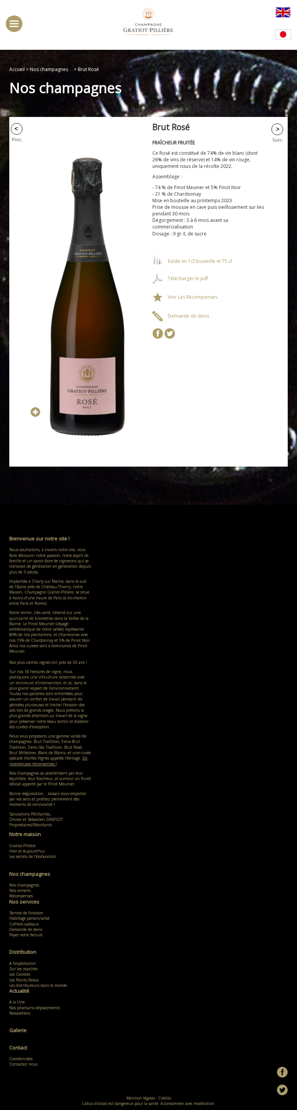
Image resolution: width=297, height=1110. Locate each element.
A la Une (17, 1002)
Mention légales (140, 1098)
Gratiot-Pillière (22, 845)
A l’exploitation (22, 963)
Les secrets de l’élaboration (32, 856)
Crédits (164, 1098)
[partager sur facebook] (157, 333)
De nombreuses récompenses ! (48, 760)
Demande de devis (188, 316)
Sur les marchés (23, 968)
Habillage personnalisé (29, 918)
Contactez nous (23, 1064)
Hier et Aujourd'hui (27, 851)
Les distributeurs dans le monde (38, 985)
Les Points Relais (24, 980)
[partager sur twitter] (169, 333)
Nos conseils (20, 890)
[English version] (283, 12)
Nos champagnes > (53, 69)
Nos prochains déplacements (34, 1007)
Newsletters (19, 1013)
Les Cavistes (19, 974)
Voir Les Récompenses (192, 297)
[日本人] (283, 34)
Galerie (18, 1030)
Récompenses (21, 895)
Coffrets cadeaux (24, 924)
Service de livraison (26, 912)
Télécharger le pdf (188, 278)
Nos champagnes (26, 885)
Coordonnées (20, 1058)
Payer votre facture (26, 934)
